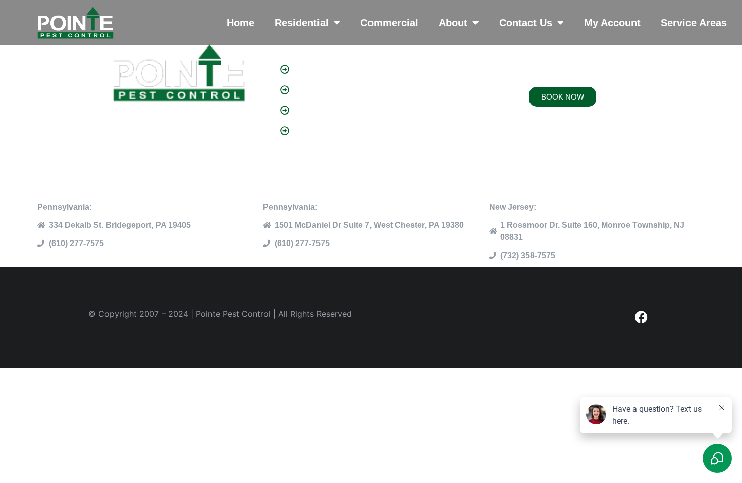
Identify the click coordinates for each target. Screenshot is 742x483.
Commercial (389, 22)
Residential (302, 22)
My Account (612, 22)
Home (240, 22)
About (453, 22)
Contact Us (525, 22)
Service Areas (694, 22)
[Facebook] (641, 317)
